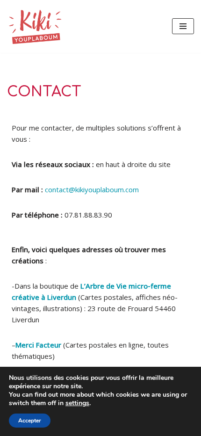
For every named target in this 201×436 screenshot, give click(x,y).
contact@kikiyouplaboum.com (92, 189)
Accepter (29, 420)
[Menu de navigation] (183, 26)
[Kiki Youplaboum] (35, 26)
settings (77, 403)
